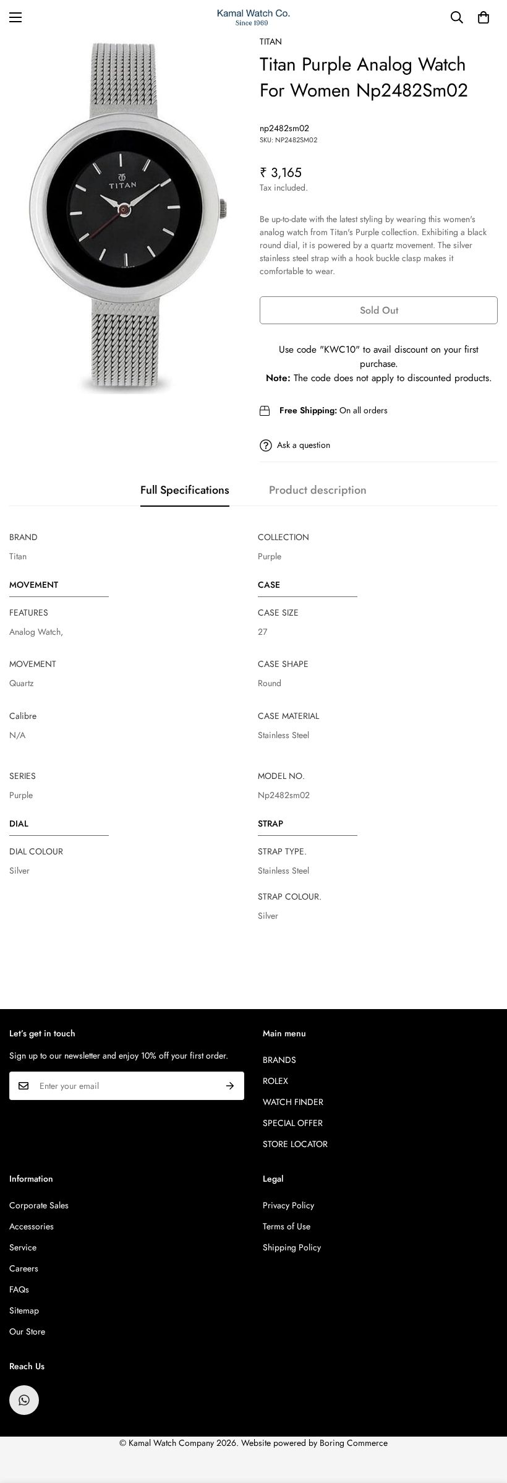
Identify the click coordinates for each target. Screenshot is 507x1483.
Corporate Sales (39, 1205)
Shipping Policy (292, 1247)
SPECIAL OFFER (293, 1123)
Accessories (31, 1226)
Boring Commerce (354, 1443)
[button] (483, 17)
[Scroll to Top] (483, 1415)
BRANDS (279, 1060)
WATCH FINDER (293, 1102)
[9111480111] (24, 1400)
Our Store (27, 1331)
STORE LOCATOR (295, 1144)
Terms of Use (286, 1226)
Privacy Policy (288, 1205)
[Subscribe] (230, 1086)
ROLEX (275, 1081)
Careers (23, 1268)
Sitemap (24, 1310)
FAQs (19, 1289)
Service (22, 1247)
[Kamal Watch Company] (254, 17)
